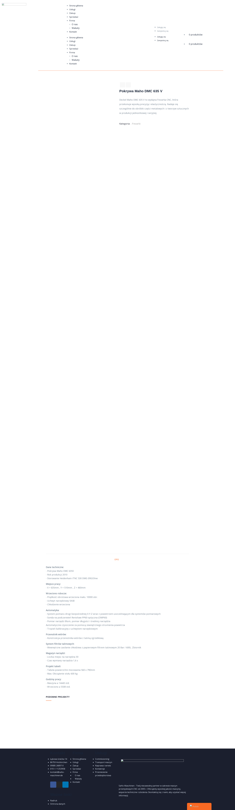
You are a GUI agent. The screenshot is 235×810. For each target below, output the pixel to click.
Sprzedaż (73, 16)
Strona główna (76, 5)
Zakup (72, 13)
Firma (72, 20)
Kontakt (73, 31)
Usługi (72, 9)
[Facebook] (53, 785)
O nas (75, 24)
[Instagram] (59, 785)
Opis (116, 559)
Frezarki (136, 123)
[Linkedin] (65, 785)
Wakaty (76, 27)
